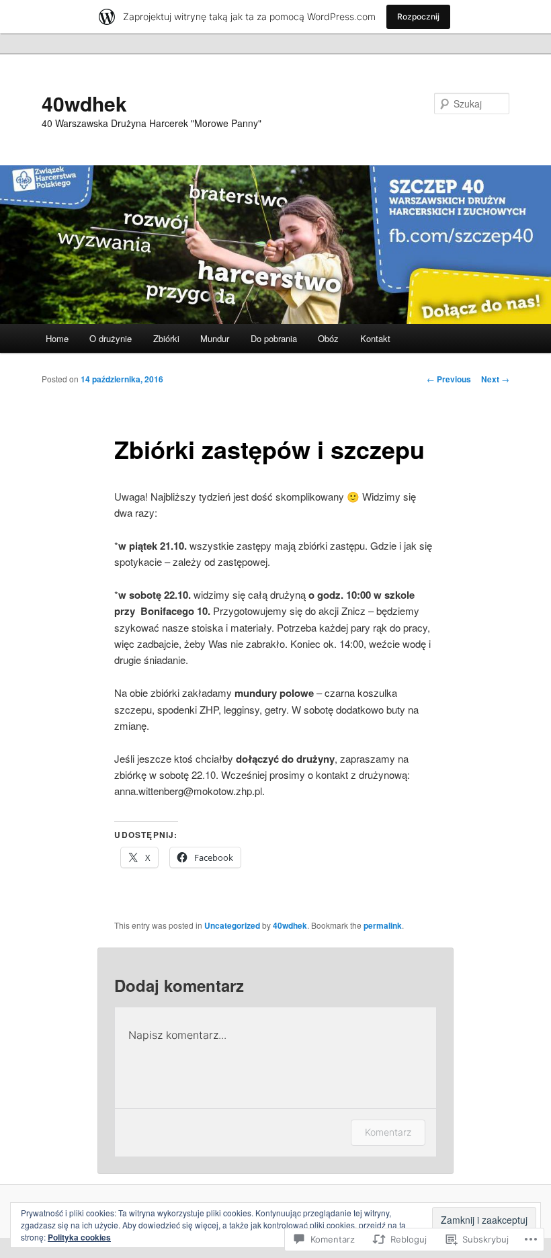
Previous (449, 379)
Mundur (214, 338)
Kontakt (375, 338)
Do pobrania (274, 338)
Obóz (328, 338)
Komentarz (388, 1132)
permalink (383, 925)
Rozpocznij (418, 16)
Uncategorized (232, 925)
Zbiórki (166, 338)
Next (495, 379)
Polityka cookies (79, 1237)
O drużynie (110, 338)
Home (57, 338)
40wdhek (84, 103)
